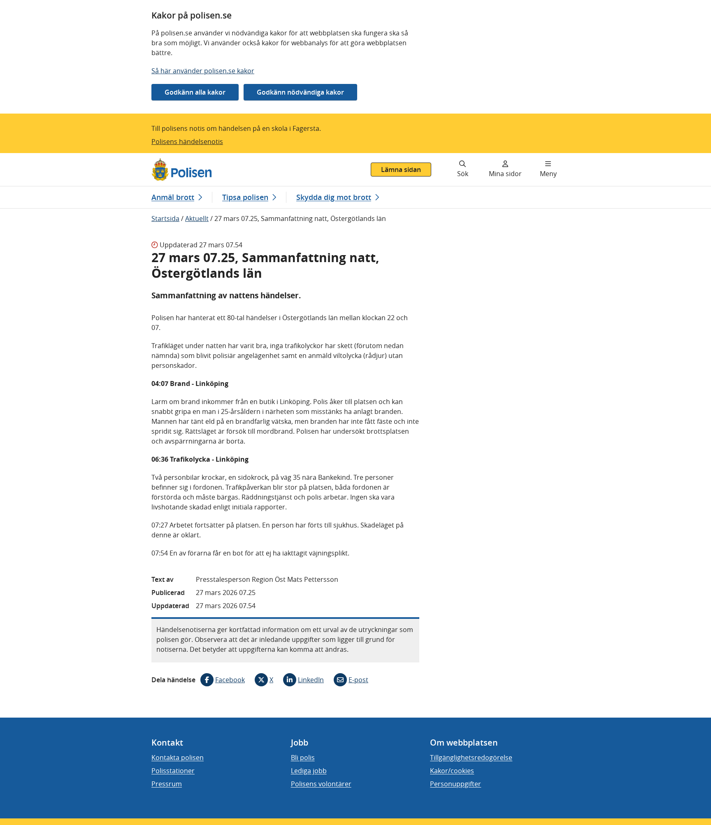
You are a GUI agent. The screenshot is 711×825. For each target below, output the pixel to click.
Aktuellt (197, 218)
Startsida (165, 218)
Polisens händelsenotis (187, 141)
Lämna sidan (401, 169)
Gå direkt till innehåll (38, 158)
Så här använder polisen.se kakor (202, 70)
